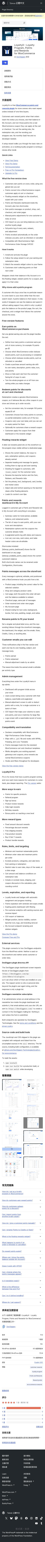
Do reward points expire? (11, 1251)
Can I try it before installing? (13, 1296)
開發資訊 (7, 87)
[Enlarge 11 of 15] (40, 1120)
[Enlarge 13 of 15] (40, 1146)
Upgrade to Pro (11, 173)
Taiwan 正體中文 (13, 1513)
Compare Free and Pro (11, 937)
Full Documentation (12, 167)
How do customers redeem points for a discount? (12, 1207)
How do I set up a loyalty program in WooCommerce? (12, 1193)
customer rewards (36, 1367)
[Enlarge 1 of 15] (19, 1082)
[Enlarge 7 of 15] (19, 1163)
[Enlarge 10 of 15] (40, 1107)
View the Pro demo (9, 934)
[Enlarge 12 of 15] (40, 1133)
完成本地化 (38, 16)
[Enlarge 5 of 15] (19, 1137)
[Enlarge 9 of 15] (40, 1095)
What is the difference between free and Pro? (11, 1288)
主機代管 (5, 1463)
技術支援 (7, 93)
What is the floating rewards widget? (16, 1237)
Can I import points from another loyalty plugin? (11, 1215)
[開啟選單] (41, 3)
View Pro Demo (11, 164)
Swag (27, 1485)
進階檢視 (5, 1391)
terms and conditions (28, 1023)
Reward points (37, 1380)
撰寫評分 (5, 1427)
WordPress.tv (8, 1485)
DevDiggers (20, 57)
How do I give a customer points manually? (18, 1223)
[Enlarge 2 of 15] (19, 1095)
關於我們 (5, 1456)
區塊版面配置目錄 (30, 1467)
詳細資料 (7, 71)
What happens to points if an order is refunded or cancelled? (14, 1244)
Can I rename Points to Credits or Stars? (17, 1230)
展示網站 (27, 1456)
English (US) (39, 1362)
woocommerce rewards (34, 1384)
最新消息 (5, 1459)
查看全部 (39, 1427)
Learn (4, 1474)
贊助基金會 (29, 1481)
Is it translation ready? (10, 1281)
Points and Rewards (36, 1376)
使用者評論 (8, 76)
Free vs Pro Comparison (14, 170)
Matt (5, 1496)
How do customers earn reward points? (17, 1200)
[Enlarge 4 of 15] (19, 1124)
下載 (4, 63)
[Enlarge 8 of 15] (40, 1082)
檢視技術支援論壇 (8, 1443)
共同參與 (27, 1474)
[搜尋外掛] (24, 23)
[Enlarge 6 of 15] (19, 1149)
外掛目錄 (27, 1463)
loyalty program (37, 1371)
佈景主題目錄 (29, 1459)
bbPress (6, 1500)
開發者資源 (6, 1481)
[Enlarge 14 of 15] (40, 1159)
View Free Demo (11, 160)
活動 (25, 1478)
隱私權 (4, 1467)
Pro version (32, 783)
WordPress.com (9, 1492)
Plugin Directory (7, 10)
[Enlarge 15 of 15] (40, 1172)
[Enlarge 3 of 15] (19, 1112)
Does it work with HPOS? (12, 1266)
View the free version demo (12, 766)
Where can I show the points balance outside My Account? (13, 1258)
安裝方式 (7, 82)
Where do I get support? (11, 1302)
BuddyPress (8, 1503)
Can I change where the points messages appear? (12, 1273)
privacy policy (7, 1026)
